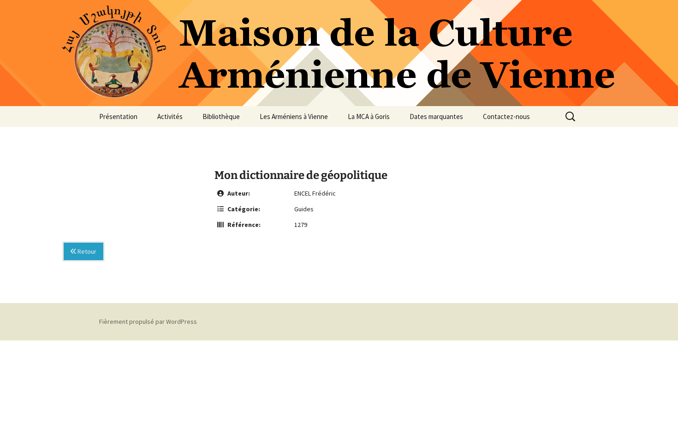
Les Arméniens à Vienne (294, 116)
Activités (170, 116)
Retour (86, 251)
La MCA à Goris (369, 116)
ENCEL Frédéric (315, 193)
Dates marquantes (436, 116)
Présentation (118, 116)
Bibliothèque (221, 116)
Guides (304, 209)
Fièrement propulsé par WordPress (148, 321)
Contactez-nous (506, 116)
